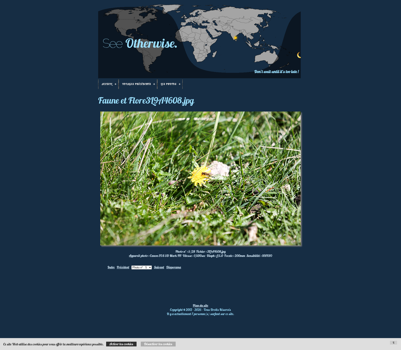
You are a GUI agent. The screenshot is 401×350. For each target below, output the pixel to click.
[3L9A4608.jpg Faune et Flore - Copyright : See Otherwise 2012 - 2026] (200, 244)
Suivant (159, 267)
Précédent (123, 267)
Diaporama (173, 267)
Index (111, 267)
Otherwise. (152, 43)
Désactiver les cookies (158, 344)
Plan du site (200, 305)
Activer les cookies (121, 344)
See (112, 43)
